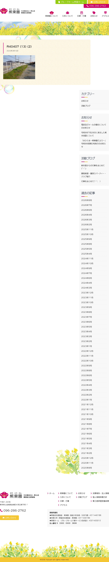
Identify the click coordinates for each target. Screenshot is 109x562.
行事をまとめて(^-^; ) (91, 181)
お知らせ (94, 16)
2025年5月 (86, 249)
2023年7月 (86, 317)
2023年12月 (87, 292)
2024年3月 (86, 288)
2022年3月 (86, 390)
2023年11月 (87, 297)
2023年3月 (86, 336)
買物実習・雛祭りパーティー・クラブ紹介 (93, 175)
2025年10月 (87, 234)
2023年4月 (86, 331)
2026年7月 (86, 205)
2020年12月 (87, 458)
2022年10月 (87, 361)
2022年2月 (86, 395)
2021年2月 (86, 453)
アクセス (105, 16)
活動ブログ (85, 106)
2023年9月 (86, 307)
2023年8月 (86, 312)
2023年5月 (86, 327)
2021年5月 (86, 438)
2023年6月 (86, 322)
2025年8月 (86, 244)
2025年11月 (87, 229)
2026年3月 (86, 220)
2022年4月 (86, 385)
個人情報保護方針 (100, 497)
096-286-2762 (97, 6)
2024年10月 (87, 263)
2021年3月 (86, 448)
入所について (67, 16)
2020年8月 (86, 468)
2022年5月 (86, 380)
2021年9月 (86, 419)
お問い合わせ (99, 2)
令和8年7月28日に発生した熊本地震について (94, 134)
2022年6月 (86, 375)
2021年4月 (86, 443)
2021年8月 (86, 424)
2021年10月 (87, 414)
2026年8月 (86, 200)
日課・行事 (81, 16)
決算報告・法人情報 (101, 493)
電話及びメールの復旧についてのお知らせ (93, 126)
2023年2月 (86, 341)
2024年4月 (86, 283)
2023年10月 (87, 302)
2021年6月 (86, 434)
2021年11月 (87, 409)
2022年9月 (86, 365)
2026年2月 (86, 224)
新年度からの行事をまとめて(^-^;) (93, 167)
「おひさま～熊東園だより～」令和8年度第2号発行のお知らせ (94, 144)
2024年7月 (86, 273)
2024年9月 (86, 268)
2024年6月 (86, 278)
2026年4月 (86, 215)
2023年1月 (86, 346)
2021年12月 (87, 404)
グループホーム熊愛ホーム (72, 2)
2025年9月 (86, 239)
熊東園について (51, 16)
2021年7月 (86, 429)
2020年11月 (87, 463)
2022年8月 (86, 370)
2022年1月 (86, 400)
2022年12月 (87, 351)
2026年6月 (86, 210)
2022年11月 (87, 356)
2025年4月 (86, 254)
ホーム (52, 493)
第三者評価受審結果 (101, 501)
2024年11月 (87, 258)
